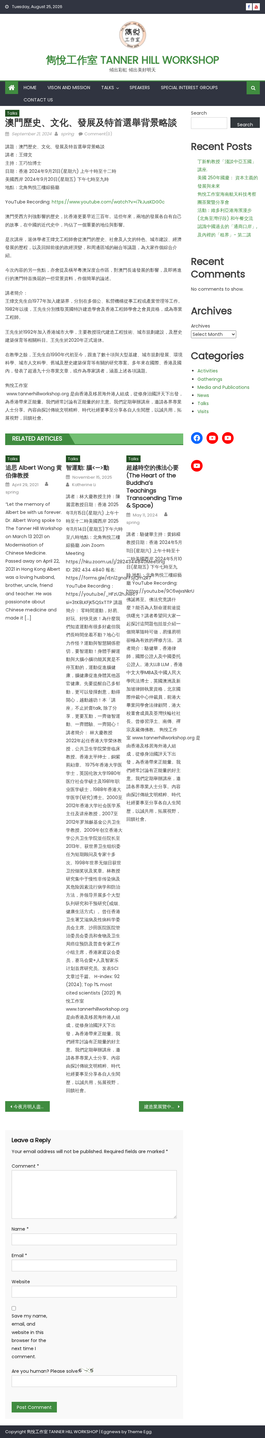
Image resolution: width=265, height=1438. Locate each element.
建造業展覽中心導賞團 (164, 1106)
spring (67, 134)
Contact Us (38, 100)
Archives (200, 326)
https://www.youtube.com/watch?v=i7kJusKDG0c (108, 202)
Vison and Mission (69, 87)
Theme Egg (140, 1432)
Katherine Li (84, 485)
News (203, 395)
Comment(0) (98, 134)
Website (21, 1281)
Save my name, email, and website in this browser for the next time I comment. (29, 1336)
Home (30, 87)
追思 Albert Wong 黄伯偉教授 (33, 471)
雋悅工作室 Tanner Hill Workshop (132, 60)
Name (20, 1229)
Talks (107, 87)
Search (199, 113)
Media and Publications (223, 387)
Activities (207, 371)
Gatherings (209, 379)
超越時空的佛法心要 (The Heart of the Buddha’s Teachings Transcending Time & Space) (154, 486)
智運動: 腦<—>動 (87, 467)
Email (19, 1255)
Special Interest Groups (189, 87)
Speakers (140, 87)
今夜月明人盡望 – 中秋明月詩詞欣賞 (32, 1106)
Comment (25, 1166)
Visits (203, 411)
